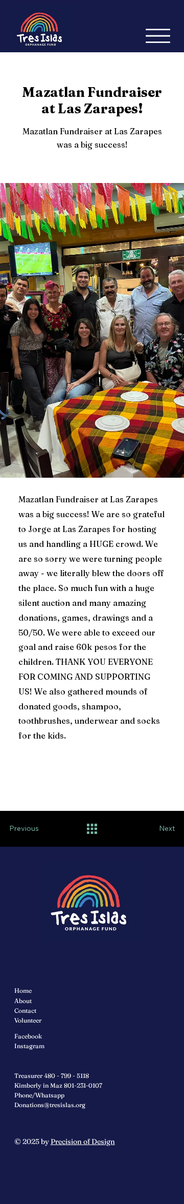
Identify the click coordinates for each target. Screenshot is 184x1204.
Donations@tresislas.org (49, 1105)
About (23, 1001)
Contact (25, 1010)
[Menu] (158, 36)
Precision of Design (83, 1141)
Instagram (29, 1046)
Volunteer (27, 1020)
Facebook (28, 1036)
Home (23, 990)
